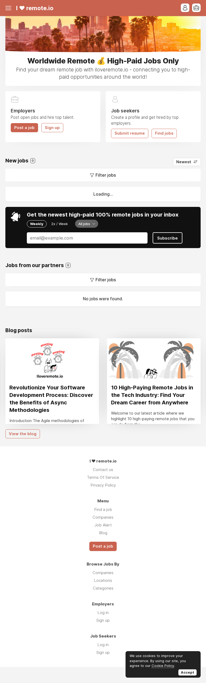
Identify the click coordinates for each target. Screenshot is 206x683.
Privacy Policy (103, 485)
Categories (103, 588)
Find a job (103, 509)
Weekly (36, 224)
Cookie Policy (163, 665)
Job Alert (103, 525)
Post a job (24, 127)
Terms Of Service (103, 477)
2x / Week (59, 224)
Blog (103, 532)
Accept (187, 672)
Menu (9, 8)
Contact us (103, 469)
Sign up (52, 127)
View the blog (22, 433)
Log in (103, 612)
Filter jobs (105, 175)
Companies (103, 517)
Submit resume (130, 133)
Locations (103, 580)
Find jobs (164, 133)
